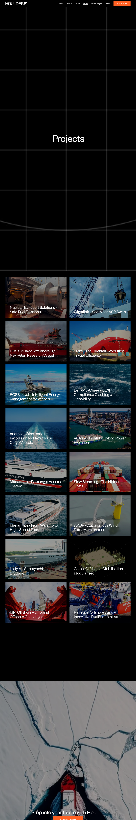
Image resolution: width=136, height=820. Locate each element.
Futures (77, 4)
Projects (85, 4)
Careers (107, 4)
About (61, 4)
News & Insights (96, 4)
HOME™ (69, 4)
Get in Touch (122, 4)
